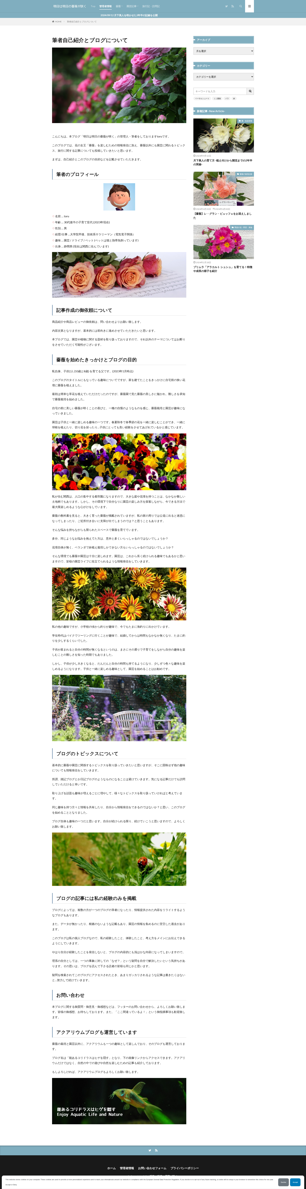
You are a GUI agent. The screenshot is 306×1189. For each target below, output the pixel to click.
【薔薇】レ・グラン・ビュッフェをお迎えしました (222, 215)
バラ (227, 98)
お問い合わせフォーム (152, 1168)
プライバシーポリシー (185, 1168)
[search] (250, 91)
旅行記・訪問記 (151, 6)
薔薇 (118, 6)
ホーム (111, 1168)
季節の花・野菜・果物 (243, 227)
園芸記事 (132, 6)
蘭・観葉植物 (247, 121)
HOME (58, 21)
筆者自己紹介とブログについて (82, 21)
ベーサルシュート (202, 98)
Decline (283, 1182)
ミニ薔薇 (217, 98)
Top (93, 6)
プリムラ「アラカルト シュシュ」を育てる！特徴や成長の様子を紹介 (222, 269)
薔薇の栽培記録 (246, 174)
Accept (295, 1182)
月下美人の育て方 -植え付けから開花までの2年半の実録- (222, 162)
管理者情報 (105, 6)
